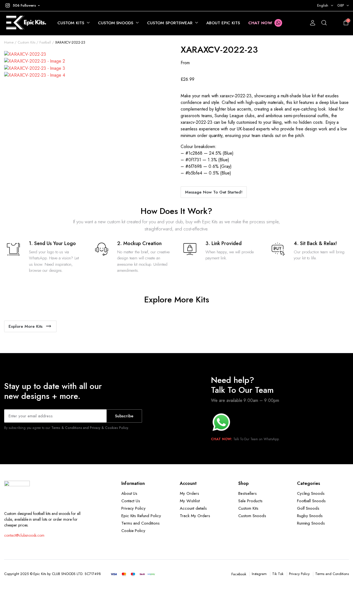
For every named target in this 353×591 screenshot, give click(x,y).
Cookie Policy (133, 531)
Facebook (238, 574)
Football (45, 42)
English (322, 5)
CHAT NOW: (221, 439)
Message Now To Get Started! (213, 192)
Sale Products (250, 501)
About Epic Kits (223, 23)
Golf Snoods (308, 508)
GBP (340, 5)
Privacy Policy (133, 508)
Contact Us (130, 501)
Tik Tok (278, 573)
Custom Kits (70, 23)
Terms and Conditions (140, 523)
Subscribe (124, 416)
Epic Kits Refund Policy (141, 516)
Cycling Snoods (311, 493)
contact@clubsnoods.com (24, 535)
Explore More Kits (25, 326)
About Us (129, 493)
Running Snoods (311, 523)
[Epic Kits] (25, 23)
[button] (22, 5)
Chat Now (260, 23)
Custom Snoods (115, 23)
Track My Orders (195, 516)
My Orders (189, 493)
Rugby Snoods (310, 516)
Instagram (259, 573)
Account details (193, 508)
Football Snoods (311, 501)
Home (9, 42)
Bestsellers (247, 493)
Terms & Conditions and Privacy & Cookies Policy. (90, 427)
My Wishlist (190, 501)
